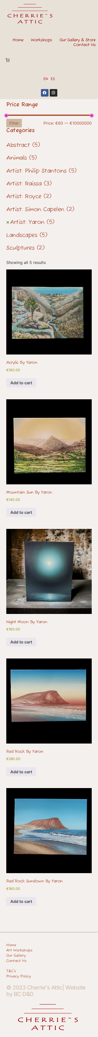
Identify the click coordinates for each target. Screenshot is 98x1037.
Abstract (23, 145)
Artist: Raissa (29, 183)
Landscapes (26, 235)
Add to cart (21, 382)
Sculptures (25, 248)
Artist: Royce (29, 196)
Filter (14, 123)
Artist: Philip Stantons (41, 171)
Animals (21, 158)
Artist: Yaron (32, 222)
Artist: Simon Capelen (40, 209)
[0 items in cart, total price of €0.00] (8, 60)
